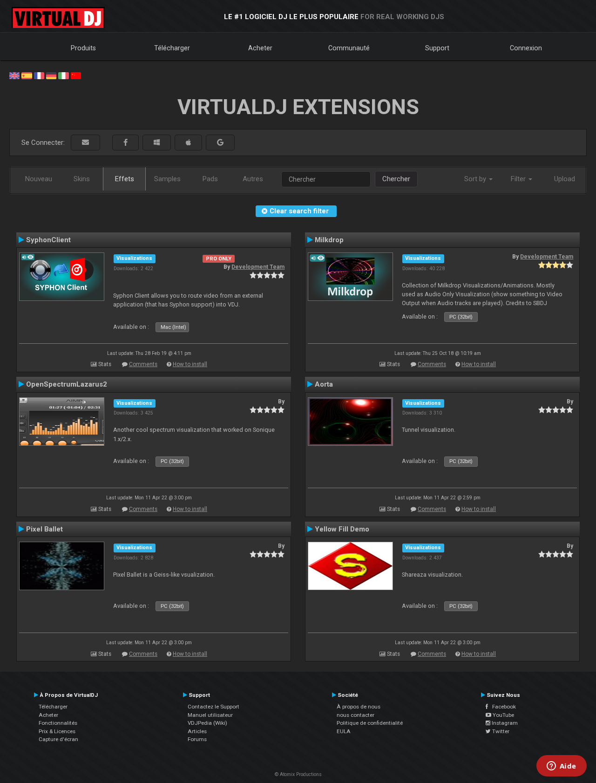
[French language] (39, 75)
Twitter (500, 731)
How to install (190, 364)
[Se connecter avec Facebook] (125, 143)
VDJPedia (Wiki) (207, 723)
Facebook (502, 706)
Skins (82, 179)
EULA (344, 731)
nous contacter (355, 715)
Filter (519, 179)
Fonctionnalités (58, 723)
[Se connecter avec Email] (85, 143)
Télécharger (172, 48)
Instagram (504, 723)
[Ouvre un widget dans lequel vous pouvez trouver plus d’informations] (561, 766)
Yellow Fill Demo (342, 529)
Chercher (396, 179)
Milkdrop (329, 240)
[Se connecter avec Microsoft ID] (156, 143)
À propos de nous (358, 706)
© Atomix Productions (298, 774)
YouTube (502, 715)
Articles (197, 731)
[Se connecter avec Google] (220, 143)
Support (437, 48)
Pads (210, 179)
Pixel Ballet (44, 529)
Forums (197, 739)
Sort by (476, 179)
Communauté (349, 48)
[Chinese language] (76, 75)
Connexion (526, 48)
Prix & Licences (57, 731)
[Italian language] (63, 75)
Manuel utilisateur (210, 715)
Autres (253, 179)
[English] (14, 75)
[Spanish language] (26, 75)
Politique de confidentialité (370, 723)
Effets (124, 179)
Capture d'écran (58, 739)
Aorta (324, 384)
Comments (143, 364)
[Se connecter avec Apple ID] (188, 143)
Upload (564, 179)
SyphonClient (48, 240)
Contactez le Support (213, 706)
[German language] (51, 75)
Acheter (260, 48)
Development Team (257, 267)
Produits (83, 48)
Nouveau (38, 179)
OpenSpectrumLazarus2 (66, 384)
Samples (167, 179)
